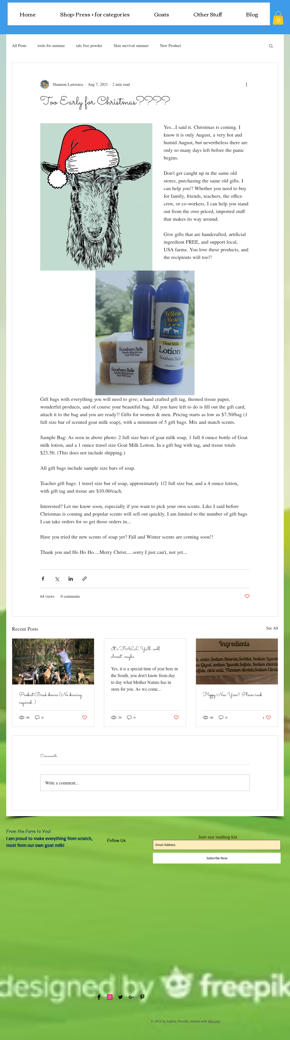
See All (272, 628)
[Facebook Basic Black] (99, 997)
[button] (207, 16)
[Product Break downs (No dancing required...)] (53, 661)
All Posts (19, 45)
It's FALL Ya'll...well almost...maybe (135, 653)
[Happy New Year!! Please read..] (237, 661)
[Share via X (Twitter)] (56, 578)
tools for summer (51, 45)
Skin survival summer (131, 45)
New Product (170, 45)
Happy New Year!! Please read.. (233, 695)
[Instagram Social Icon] (109, 997)
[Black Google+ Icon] (131, 997)
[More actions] (246, 84)
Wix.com (214, 1021)
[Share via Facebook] (43, 578)
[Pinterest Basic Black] (142, 997)
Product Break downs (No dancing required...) (50, 699)
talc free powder (89, 45)
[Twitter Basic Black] (120, 997)
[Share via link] (84, 578)
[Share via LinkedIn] (70, 578)
